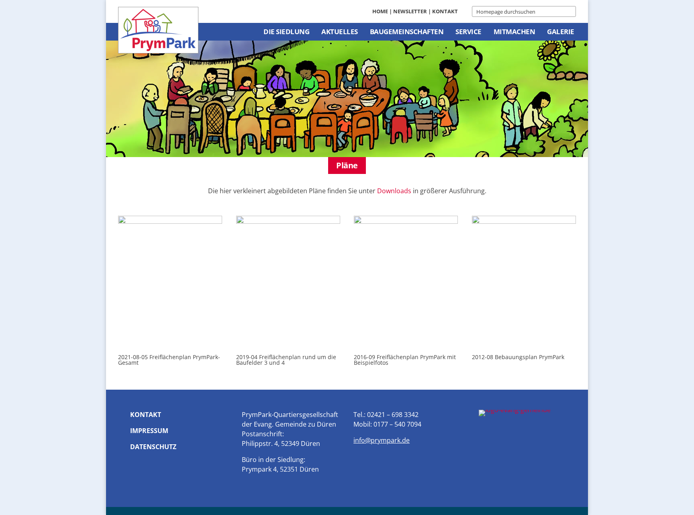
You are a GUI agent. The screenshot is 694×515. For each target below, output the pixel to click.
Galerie (560, 31)
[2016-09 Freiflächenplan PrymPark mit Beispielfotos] (406, 221)
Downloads (394, 190)
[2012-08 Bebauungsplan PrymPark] (524, 221)
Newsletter (410, 11)
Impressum (149, 430)
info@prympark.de (381, 440)
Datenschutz (153, 446)
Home (380, 11)
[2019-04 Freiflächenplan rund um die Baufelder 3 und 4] (288, 221)
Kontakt (445, 11)
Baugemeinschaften (407, 31)
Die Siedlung (286, 31)
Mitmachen (514, 31)
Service (468, 31)
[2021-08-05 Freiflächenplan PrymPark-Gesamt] (170, 221)
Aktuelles (339, 31)
